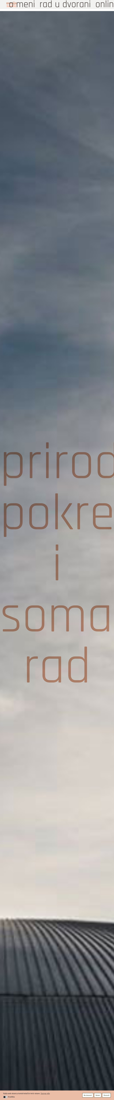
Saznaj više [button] (45, 1093)
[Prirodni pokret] (57, 565)
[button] (5, 1097)
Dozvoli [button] (106, 1095)
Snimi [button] (98, 1095)
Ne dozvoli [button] (88, 1095)
